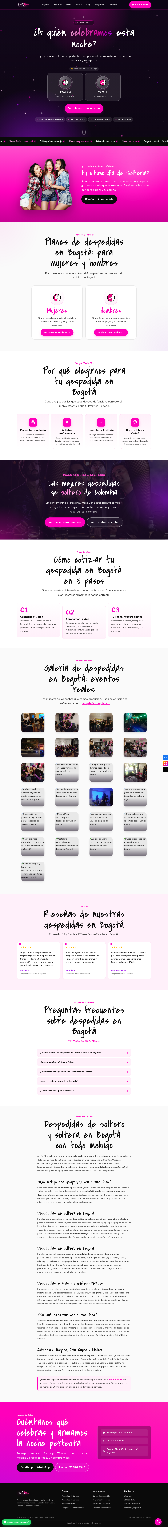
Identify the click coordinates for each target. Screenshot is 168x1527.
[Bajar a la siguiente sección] (84, 132)
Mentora (79, 1523)
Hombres (57, 4)
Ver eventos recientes (105, 522)
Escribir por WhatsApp (35, 1467)
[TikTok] (165, 769)
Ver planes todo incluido (84, 108)
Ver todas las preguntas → (84, 1041)
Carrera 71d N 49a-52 (132, 1504)
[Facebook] (165, 757)
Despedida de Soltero (70, 1500)
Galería (79, 4)
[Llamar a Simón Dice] (158, 1521)
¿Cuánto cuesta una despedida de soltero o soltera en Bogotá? (70, 1052)
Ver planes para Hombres (109, 332)
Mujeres (45, 4)
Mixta (68, 4)
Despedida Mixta (68, 1504)
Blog (88, 4)
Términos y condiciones (102, 1508)
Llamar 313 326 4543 (72, 1467)
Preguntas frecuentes (101, 1500)
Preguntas (99, 4)
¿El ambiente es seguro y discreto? (57, 1090)
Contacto (113, 4)
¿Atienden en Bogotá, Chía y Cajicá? (57, 1062)
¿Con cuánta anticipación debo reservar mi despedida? (66, 1071)
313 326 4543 (141, 4)
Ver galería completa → (96, 703)
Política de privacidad (101, 1504)
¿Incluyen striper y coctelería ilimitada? (59, 1081)
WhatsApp (128, 1496)
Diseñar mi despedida (99, 199)
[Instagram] (165, 763)
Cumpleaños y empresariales (73, 1508)
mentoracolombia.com (92, 1523)
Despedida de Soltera (70, 1496)
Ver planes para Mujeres (55, 332)
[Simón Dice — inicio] (23, 4)
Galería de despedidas (102, 1496)
